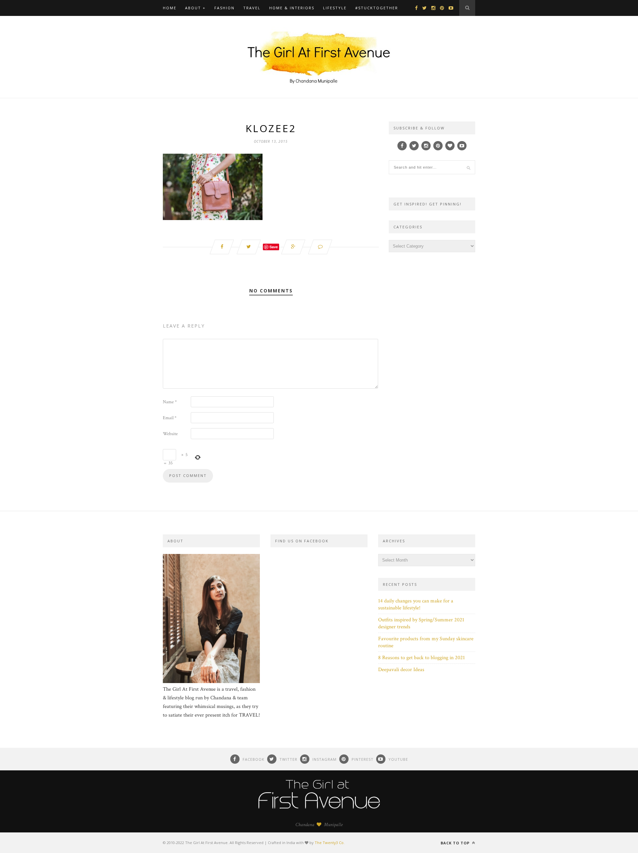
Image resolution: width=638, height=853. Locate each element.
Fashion (224, 7)
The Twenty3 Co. (330, 842)
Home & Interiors (291, 7)
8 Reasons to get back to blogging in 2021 (421, 657)
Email (169, 418)
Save (273, 246)
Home (169, 7)
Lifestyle (335, 7)
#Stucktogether (376, 7)
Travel (252, 7)
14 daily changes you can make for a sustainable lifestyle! (415, 604)
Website (170, 434)
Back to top (456, 842)
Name (170, 402)
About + (195, 7)
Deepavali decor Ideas (401, 669)
